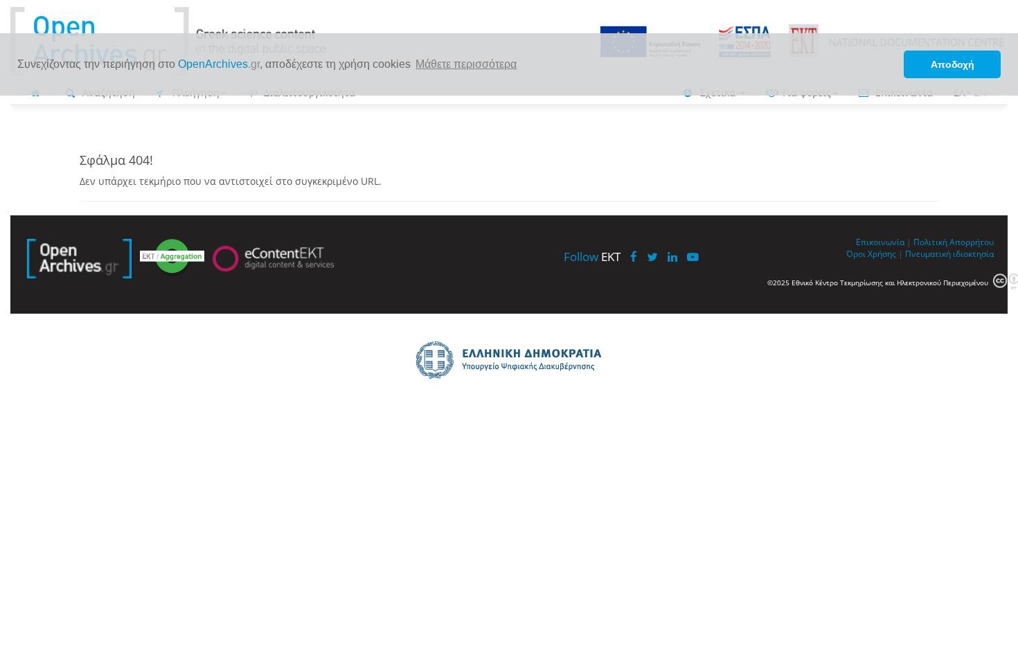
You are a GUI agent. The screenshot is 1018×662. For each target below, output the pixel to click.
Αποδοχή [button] (952, 64)
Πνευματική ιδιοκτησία (949, 253)
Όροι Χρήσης (871, 253)
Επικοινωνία (880, 241)
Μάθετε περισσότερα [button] (466, 64)
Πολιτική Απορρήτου (953, 241)
